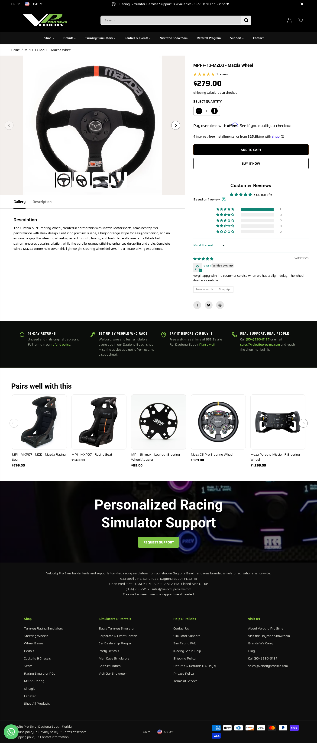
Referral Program (209, 38)
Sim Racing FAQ (184, 643)
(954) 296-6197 (258, 339)
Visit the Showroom (174, 38)
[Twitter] (209, 305)
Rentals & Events (136, 38)
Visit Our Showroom (113, 673)
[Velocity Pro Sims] (45, 20)
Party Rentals (109, 650)
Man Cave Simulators (114, 658)
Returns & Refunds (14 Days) (194, 665)
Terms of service (75, 731)
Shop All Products (37, 703)
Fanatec (30, 696)
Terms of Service (185, 680)
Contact (258, 38)
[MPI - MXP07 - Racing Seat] (99, 422)
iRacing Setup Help (187, 650)
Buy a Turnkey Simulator (117, 628)
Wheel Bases (33, 643)
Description (42, 202)
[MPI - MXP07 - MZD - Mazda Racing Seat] (39, 422)
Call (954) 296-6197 (263, 658)
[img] (203, 258)
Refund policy (24, 731)
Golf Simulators (110, 665)
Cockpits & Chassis (37, 658)
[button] (225, 209)
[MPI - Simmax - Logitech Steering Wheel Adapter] (158, 422)
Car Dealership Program (116, 643)
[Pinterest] (220, 305)
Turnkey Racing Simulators (43, 628)
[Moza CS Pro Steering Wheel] (218, 422)
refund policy (61, 344)
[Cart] (300, 20)
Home (15, 49)
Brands (68, 38)
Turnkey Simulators (99, 38)
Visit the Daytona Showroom (269, 635)
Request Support (158, 542)
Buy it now (251, 163)
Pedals (29, 650)
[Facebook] (197, 305)
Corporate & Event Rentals (118, 635)
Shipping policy (25, 737)
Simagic (29, 688)
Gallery (19, 202)
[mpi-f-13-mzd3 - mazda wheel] (92, 125)
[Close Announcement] (302, 4)
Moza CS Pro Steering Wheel (212, 454)
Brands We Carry (260, 643)
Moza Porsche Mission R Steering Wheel (275, 457)
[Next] (175, 125)
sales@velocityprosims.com (260, 344)
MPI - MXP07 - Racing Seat (91, 454)
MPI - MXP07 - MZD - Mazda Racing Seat (39, 457)
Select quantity (207, 101)
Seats (28, 665)
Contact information (54, 737)
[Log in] (289, 20)
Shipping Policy (184, 658)
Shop (48, 38)
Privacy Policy (183, 673)
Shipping (199, 92)
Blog (251, 650)
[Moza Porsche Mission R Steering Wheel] (278, 422)
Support (236, 38)
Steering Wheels (36, 635)
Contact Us (181, 628)
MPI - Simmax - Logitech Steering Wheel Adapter (155, 457)
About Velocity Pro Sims (265, 628)
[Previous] (9, 125)
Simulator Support (186, 635)
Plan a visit (207, 344)
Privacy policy (48, 731)
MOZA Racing (34, 680)
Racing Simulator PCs (39, 673)
